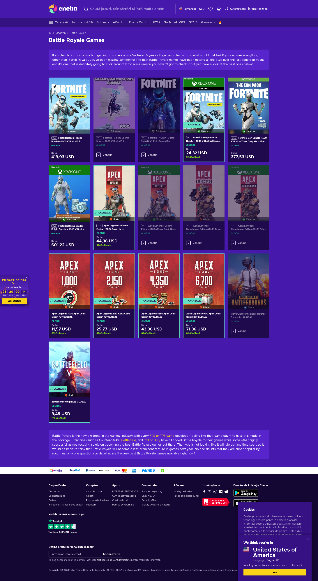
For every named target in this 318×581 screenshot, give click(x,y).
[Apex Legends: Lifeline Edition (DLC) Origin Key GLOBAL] (114, 189)
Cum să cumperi (94, 491)
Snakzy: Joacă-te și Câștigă (156, 505)
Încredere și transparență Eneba (66, 505)
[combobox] (128, 9)
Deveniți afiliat (149, 500)
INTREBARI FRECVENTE (125, 491)
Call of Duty (152, 440)
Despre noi (54, 491)
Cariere (52, 500)
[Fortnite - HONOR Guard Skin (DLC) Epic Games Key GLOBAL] (159, 101)
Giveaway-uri (149, 496)
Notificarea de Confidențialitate (114, 560)
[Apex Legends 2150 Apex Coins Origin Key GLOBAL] (114, 277)
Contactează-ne (57, 496)
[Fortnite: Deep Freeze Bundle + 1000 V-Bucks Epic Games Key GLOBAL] (69, 101)
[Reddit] (226, 491)
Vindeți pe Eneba (183, 491)
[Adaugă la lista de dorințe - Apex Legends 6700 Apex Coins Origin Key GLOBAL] (218, 259)
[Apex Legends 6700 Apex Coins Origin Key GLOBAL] (203, 277)
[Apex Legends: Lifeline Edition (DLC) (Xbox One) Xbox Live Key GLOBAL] (159, 188)
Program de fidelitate (97, 500)
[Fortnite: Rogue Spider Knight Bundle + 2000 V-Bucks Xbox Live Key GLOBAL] (69, 188)
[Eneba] (63, 8)
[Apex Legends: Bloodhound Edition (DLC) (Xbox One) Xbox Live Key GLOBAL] (248, 188)
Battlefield (128, 440)
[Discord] (221, 491)
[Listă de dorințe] (210, 9)
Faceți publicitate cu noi (186, 496)
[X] (210, 491)
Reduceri (91, 505)
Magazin (61, 33)
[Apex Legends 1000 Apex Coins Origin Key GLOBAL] (69, 277)
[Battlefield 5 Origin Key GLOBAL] (69, 365)
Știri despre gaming (152, 491)
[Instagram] (215, 491)
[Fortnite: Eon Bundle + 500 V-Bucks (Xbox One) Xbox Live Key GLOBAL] (248, 101)
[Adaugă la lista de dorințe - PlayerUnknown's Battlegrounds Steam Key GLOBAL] (263, 259)
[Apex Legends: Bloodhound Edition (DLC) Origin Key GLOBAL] (204, 188)
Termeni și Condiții (181, 570)
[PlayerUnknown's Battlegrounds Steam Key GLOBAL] (248, 276)
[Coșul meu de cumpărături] (219, 9)
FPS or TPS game (162, 435)
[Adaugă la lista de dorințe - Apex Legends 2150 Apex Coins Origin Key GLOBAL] (128, 259)
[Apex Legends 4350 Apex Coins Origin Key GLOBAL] (159, 277)
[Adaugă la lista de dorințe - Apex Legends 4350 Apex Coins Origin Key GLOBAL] (173, 259)
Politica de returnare (123, 505)
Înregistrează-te (258, 9)
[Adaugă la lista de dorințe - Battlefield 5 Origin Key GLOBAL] (83, 348)
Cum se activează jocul (124, 496)
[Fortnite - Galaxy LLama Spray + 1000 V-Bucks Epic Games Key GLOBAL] (114, 101)
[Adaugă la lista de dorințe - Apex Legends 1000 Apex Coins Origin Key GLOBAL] (83, 259)
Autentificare (238, 9)
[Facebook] (204, 491)
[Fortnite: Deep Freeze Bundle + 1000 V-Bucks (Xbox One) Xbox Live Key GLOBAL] (203, 101)
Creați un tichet (120, 500)
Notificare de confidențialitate (208, 570)
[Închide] (307, 539)
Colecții (90, 496)
